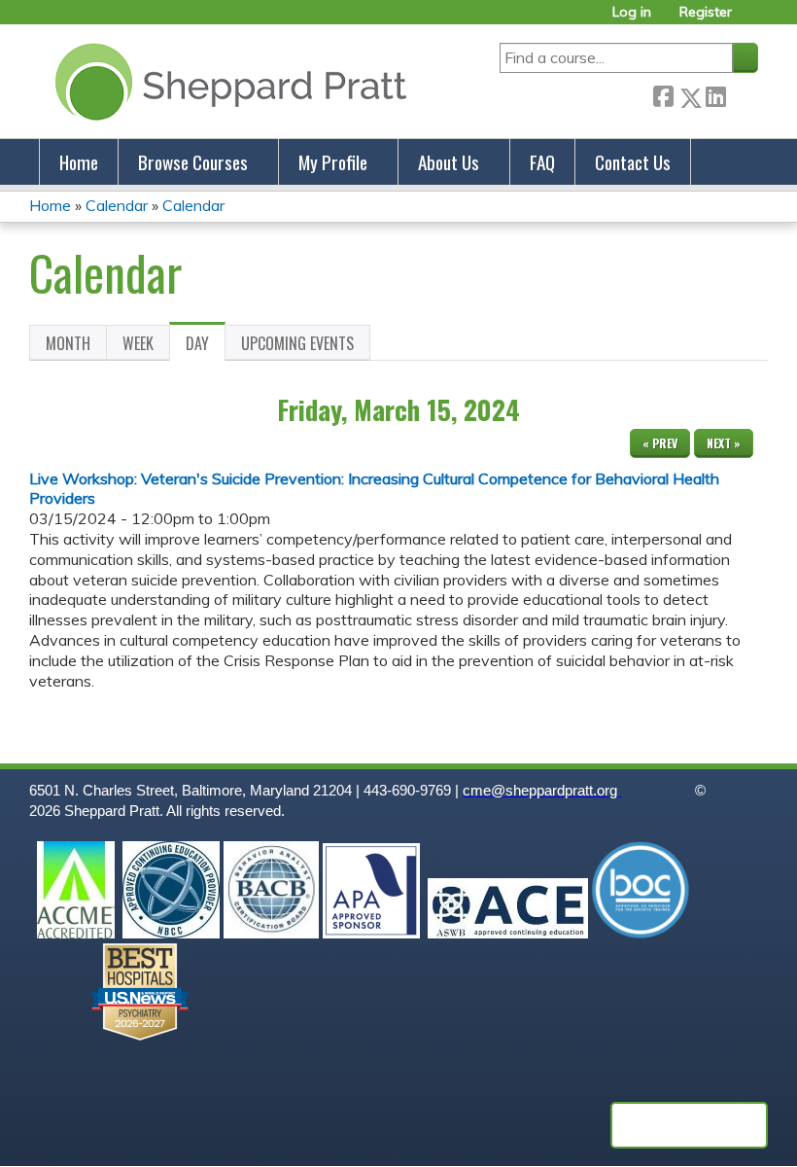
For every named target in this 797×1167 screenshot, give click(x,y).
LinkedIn (715, 94)
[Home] (227, 81)
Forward (741, 94)
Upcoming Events (297, 343)
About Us (448, 162)
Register (705, 12)
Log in (631, 12)
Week (138, 343)
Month (68, 343)
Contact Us (633, 162)
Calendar (117, 205)
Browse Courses (193, 162)
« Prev (659, 443)
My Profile (332, 162)
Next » (724, 443)
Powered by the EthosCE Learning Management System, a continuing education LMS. (689, 1125)
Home (78, 162)
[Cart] (752, 19)
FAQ (542, 162)
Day (205, 346)
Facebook (663, 94)
